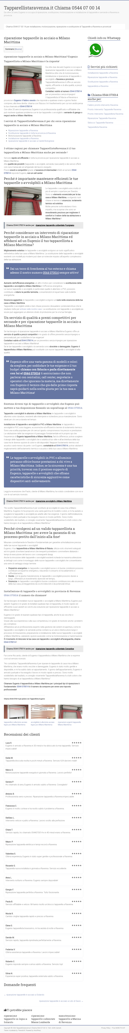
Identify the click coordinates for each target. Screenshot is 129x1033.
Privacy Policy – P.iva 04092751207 (113, 1028)
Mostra (18, 49)
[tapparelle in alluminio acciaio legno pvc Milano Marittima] (16, 712)
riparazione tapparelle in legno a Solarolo (15, 1019)
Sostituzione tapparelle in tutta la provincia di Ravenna (32, 133)
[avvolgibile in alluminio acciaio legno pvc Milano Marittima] (43, 712)
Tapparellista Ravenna (97, 127)
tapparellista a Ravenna (98, 86)
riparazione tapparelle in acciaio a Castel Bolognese (31, 141)
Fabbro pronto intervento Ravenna (103, 105)
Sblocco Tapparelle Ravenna (100, 122)
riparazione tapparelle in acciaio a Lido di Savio (61, 1001)
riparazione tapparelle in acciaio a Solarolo (24, 995)
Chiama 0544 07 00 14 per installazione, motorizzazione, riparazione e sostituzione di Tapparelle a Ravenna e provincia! (58, 26)
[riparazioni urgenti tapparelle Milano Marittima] (70, 712)
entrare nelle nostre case (31, 309)
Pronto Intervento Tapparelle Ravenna (104, 109)
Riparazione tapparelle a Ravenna (23, 130)
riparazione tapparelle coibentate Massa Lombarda (43, 1019)
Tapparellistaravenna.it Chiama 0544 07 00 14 (52, 8)
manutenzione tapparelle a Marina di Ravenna (70, 1019)
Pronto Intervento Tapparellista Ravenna (105, 114)
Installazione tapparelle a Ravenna (23, 138)
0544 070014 (76, 91)
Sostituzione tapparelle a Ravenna (103, 82)
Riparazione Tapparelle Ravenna (102, 118)
